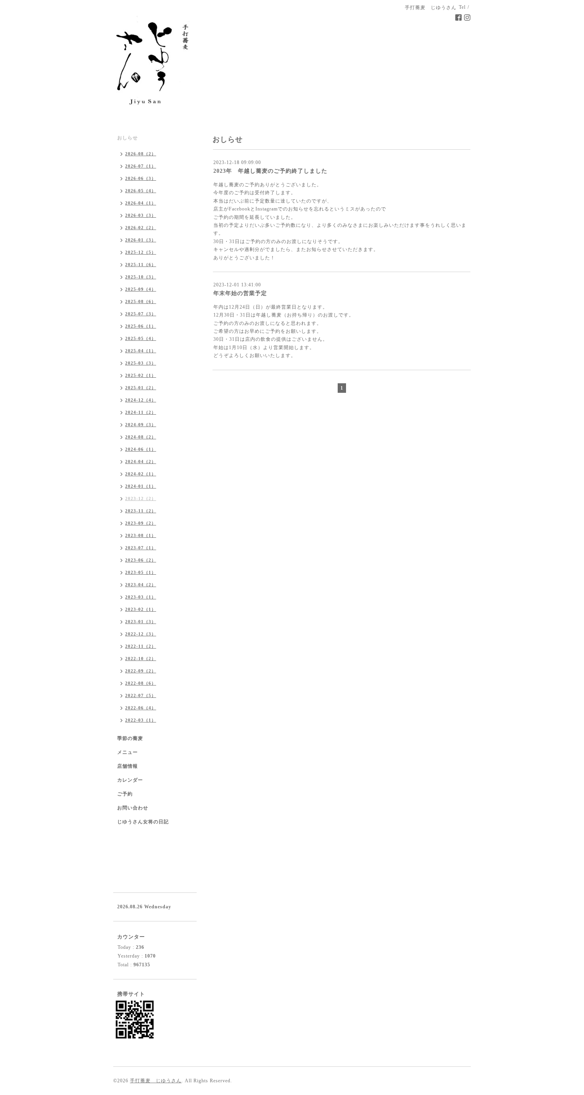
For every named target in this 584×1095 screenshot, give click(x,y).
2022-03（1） (140, 720)
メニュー (127, 752)
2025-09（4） (140, 289)
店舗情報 (127, 766)
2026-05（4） (140, 190)
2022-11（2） (140, 646)
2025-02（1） (140, 375)
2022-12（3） (140, 634)
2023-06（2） (140, 560)
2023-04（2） (140, 584)
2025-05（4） (140, 338)
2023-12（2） (140, 498)
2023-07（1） (140, 547)
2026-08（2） (140, 153)
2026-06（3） (140, 178)
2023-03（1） (140, 597)
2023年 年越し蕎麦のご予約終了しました (270, 171)
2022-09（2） (140, 670)
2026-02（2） (140, 227)
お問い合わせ (132, 808)
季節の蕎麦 (130, 738)
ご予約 (125, 794)
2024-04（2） (140, 461)
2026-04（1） (140, 203)
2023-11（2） (140, 510)
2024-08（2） (140, 437)
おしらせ (127, 138)
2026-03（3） (140, 215)
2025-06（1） (140, 326)
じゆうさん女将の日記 (143, 822)
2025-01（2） (140, 387)
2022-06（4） (140, 707)
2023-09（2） (140, 523)
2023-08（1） (140, 535)
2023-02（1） (140, 609)
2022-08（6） (140, 683)
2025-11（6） (140, 264)
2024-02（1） (140, 473)
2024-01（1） (140, 486)
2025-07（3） (140, 313)
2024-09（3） (140, 424)
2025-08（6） (140, 301)
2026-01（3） (140, 240)
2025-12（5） (140, 252)
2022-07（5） (140, 695)
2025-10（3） (140, 276)
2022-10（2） (140, 658)
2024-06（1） (140, 449)
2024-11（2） (140, 412)
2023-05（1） (140, 572)
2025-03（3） (140, 363)
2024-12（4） (140, 400)
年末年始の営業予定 (240, 293)
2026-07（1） (140, 166)
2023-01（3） (140, 621)
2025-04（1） (140, 350)
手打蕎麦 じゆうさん (156, 1080)
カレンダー (130, 780)
